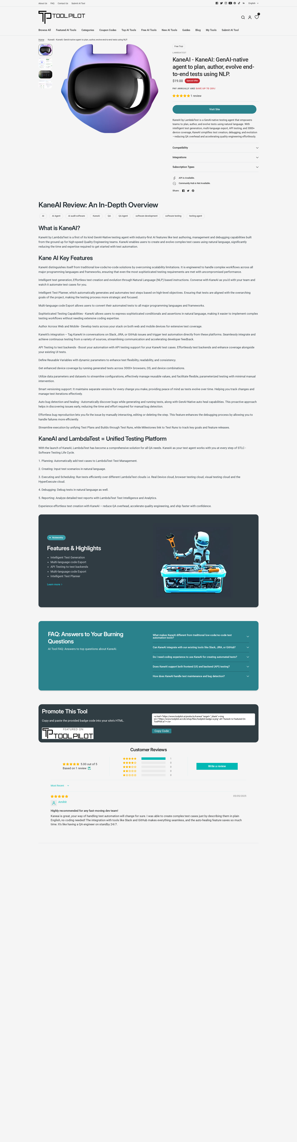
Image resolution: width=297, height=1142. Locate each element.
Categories (87, 30)
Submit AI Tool (78, 3)
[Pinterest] (235, 3)
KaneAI (96, 216)
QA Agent (123, 216)
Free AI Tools (149, 30)
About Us (42, 3)
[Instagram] (226, 3)
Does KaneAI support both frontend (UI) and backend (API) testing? (191, 666)
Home (41, 40)
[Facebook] (217, 3)
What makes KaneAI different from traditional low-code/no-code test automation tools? (192, 636)
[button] (182, 95)
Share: (176, 190)
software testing (173, 216)
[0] (255, 17)
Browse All (44, 30)
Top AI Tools (129, 30)
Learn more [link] (53, 584)
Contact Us (63, 3)
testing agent (195, 216)
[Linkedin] (243, 3)
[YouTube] (230, 3)
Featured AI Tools (66, 30)
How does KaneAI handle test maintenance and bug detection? (189, 676)
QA (109, 216)
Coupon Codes (107, 30)
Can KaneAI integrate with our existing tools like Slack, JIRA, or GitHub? (194, 647)
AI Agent (56, 216)
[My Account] (249, 17)
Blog (198, 30)
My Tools (211, 30)
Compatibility (180, 147)
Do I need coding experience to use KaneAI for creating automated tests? (195, 657)
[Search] (243, 17)
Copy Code (162, 731)
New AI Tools (169, 30)
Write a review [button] (217, 766)
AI (43, 216)
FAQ (52, 3)
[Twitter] (221, 3)
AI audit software (76, 216)
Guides (186, 30)
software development (146, 216)
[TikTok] (239, 3)
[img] (59, 796)
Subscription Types (183, 166)
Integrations (179, 157)
